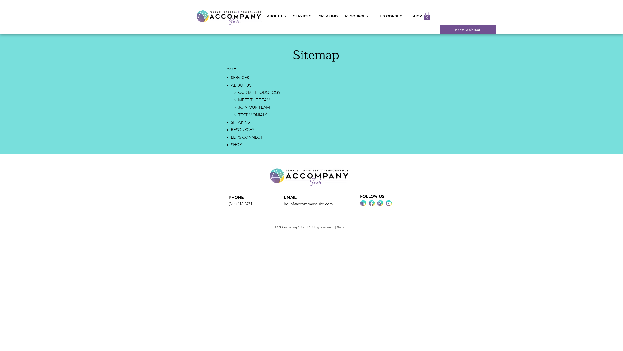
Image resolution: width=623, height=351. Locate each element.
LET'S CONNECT (247, 137)
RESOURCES (242, 129)
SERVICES (240, 77)
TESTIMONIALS (252, 114)
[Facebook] (372, 203)
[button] (276, 16)
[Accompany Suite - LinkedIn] (363, 203)
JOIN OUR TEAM (254, 107)
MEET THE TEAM (254, 100)
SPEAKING (241, 122)
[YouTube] (389, 203)
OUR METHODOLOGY (259, 92)
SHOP (236, 144)
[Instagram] (380, 203)
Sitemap (341, 227)
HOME (229, 70)
